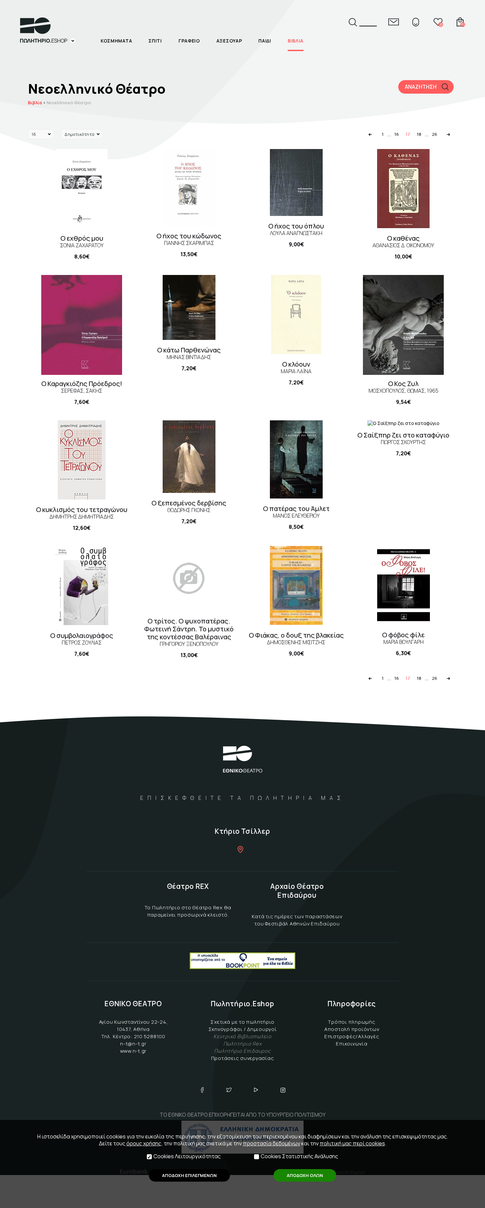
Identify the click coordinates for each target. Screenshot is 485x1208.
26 (434, 134)
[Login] (415, 21)
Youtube (256, 1090)
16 (396, 134)
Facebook (202, 1090)
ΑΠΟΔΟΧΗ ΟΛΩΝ (305, 1175)
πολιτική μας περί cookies (352, 1143)
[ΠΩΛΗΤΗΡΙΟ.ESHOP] (48, 30)
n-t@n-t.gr (133, 1043)
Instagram (283, 1090)
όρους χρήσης (143, 1143)
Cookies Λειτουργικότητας (187, 1156)
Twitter (229, 1090)
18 (419, 134)
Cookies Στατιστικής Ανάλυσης (299, 1156)
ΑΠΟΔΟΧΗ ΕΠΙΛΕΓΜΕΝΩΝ (189, 1175)
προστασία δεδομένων (271, 1143)
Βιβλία (35, 103)
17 (407, 134)
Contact (393, 21)
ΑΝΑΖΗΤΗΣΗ (420, 86)
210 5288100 (149, 1036)
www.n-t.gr (133, 1050)
